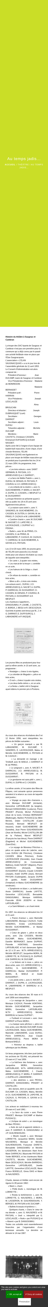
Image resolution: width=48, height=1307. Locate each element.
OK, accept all (15, 1294)
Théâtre (23, 165)
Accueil (10, 165)
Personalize (24, 1302)
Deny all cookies (34, 1294)
